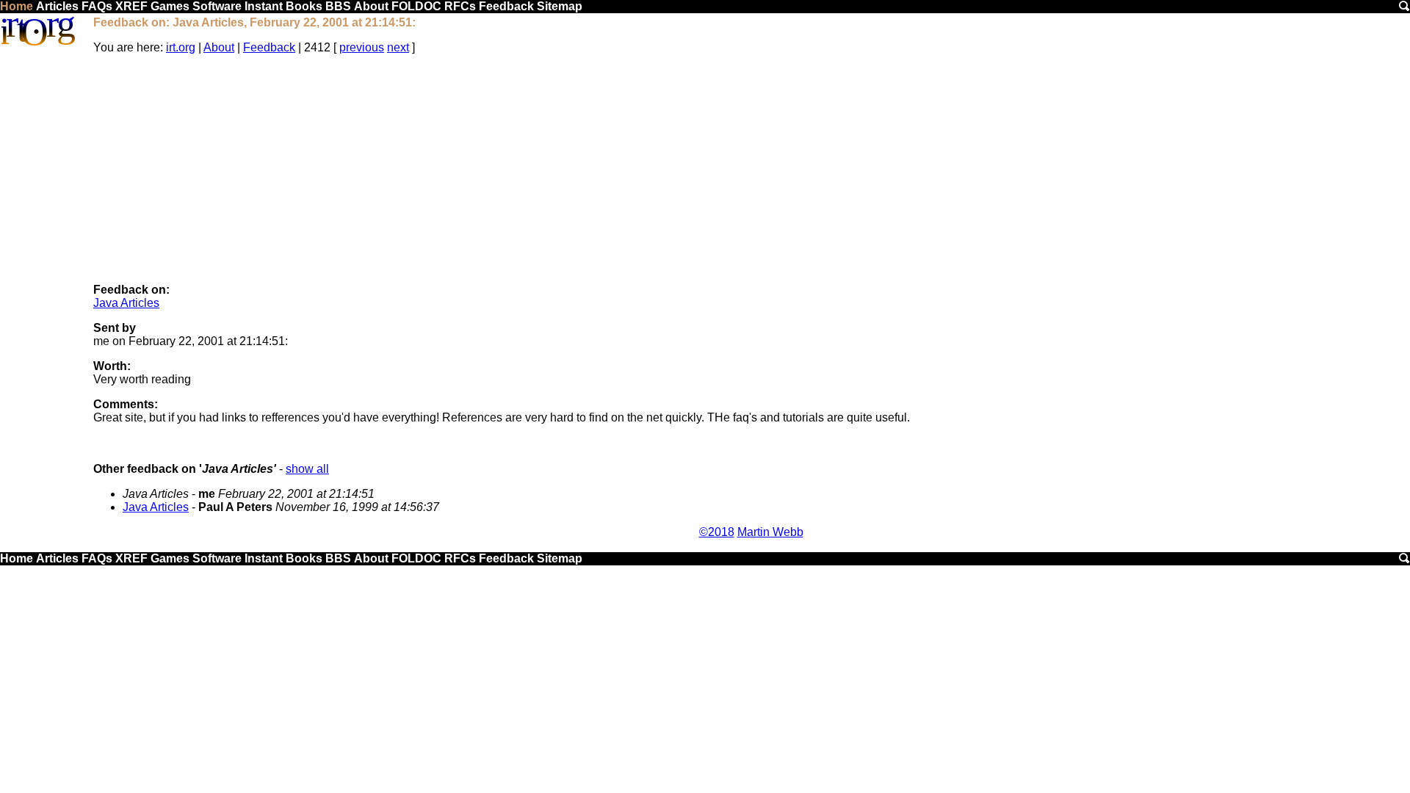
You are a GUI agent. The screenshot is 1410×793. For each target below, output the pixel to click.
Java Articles (126, 303)
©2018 (716, 532)
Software (217, 6)
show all (307, 469)
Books (304, 6)
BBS (338, 6)
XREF (131, 6)
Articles (57, 6)
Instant (264, 6)
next (398, 47)
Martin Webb (770, 532)
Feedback (506, 6)
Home (16, 6)
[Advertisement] (751, 169)
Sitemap (559, 6)
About (371, 6)
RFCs (460, 6)
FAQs (97, 6)
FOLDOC (416, 6)
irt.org (180, 47)
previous (361, 47)
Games (170, 6)
